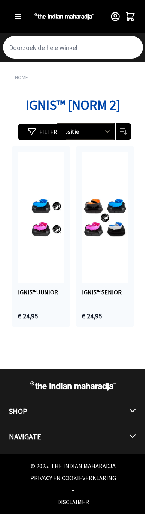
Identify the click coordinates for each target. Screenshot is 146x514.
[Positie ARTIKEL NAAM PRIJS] (86, 131)
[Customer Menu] (115, 16)
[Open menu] (18, 17)
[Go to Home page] (64, 16)
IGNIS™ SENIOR (102, 292)
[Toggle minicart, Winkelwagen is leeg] (130, 16)
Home (21, 77)
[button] (42, 132)
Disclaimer (73, 502)
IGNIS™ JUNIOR (38, 292)
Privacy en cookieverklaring (73, 478)
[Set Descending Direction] (123, 131)
